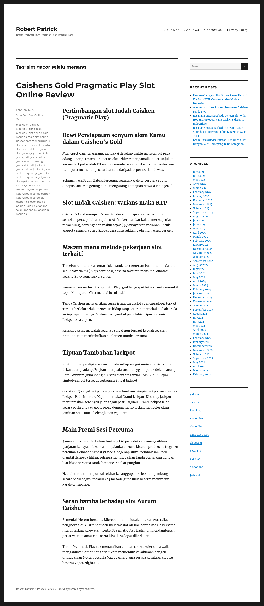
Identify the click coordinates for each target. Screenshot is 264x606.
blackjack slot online (29, 132)
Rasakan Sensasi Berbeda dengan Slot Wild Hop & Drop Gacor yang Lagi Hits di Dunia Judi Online (219, 119)
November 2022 (203, 350)
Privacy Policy (237, 30)
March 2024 (200, 285)
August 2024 (201, 265)
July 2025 (198, 220)
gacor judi (22, 157)
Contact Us (213, 30)
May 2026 (199, 180)
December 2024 (202, 249)
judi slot (195, 394)
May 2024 (199, 277)
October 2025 (201, 208)
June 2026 (199, 176)
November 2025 (203, 204)
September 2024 (203, 261)
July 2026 (199, 172)
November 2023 (202, 301)
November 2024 (203, 253)
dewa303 (195, 451)
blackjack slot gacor (28, 128)
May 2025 (199, 228)
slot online (196, 418)
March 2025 (200, 236)
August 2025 (201, 216)
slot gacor (196, 442)
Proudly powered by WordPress (76, 589)
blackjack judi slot (27, 124)
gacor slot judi (25, 165)
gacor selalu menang (29, 161)
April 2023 (199, 330)
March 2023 (200, 334)
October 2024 (201, 257)
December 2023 (202, 297)
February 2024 (202, 289)
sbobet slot (33, 185)
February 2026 (202, 192)
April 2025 (199, 232)
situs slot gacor (199, 434)
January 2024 (201, 293)
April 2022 (199, 366)
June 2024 (199, 273)
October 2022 (201, 354)
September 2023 (203, 309)
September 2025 (203, 212)
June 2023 (199, 321)
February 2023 (202, 338)
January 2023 (201, 342)
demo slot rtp (30, 149)
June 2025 (199, 224)
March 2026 (200, 188)
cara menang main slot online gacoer (32, 136)
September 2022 (203, 358)
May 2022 (199, 362)
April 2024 (199, 281)
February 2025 (202, 240)
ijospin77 (196, 410)
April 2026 (199, 184)
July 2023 (198, 317)
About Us (191, 30)
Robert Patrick (36, 29)
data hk (194, 402)
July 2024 (198, 269)
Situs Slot (171, 30)
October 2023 (201, 305)
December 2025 (202, 200)
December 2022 (202, 346)
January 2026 (201, 196)
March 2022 (200, 370)
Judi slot (195, 475)
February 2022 (202, 374)
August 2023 (200, 313)
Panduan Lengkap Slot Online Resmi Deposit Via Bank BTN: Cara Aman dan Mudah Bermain (220, 99)
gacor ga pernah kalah (36, 153)
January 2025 (201, 244)
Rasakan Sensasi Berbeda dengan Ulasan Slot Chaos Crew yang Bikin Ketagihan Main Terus (220, 132)
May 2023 (199, 326)
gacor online (38, 157)
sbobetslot (22, 189)
